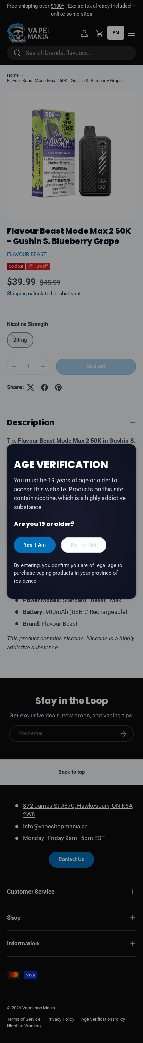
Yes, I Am (35, 545)
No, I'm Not (83, 545)
